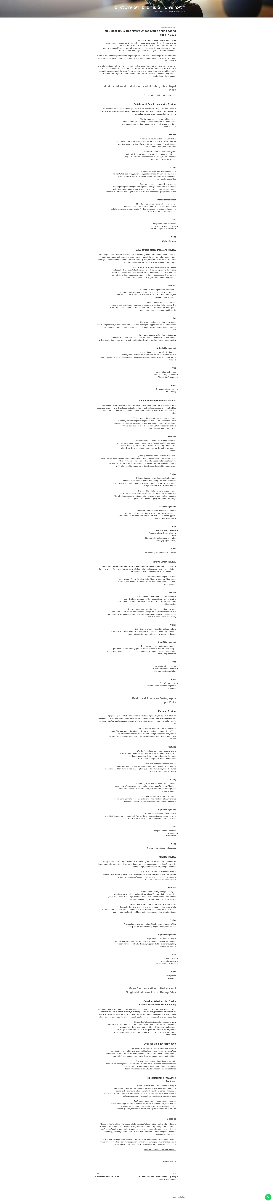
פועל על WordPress (178, 1197)
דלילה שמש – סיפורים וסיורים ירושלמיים (150, 7)
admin (163, 27)
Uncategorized (168, 1161)
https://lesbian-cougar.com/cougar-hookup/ (160, 1149)
